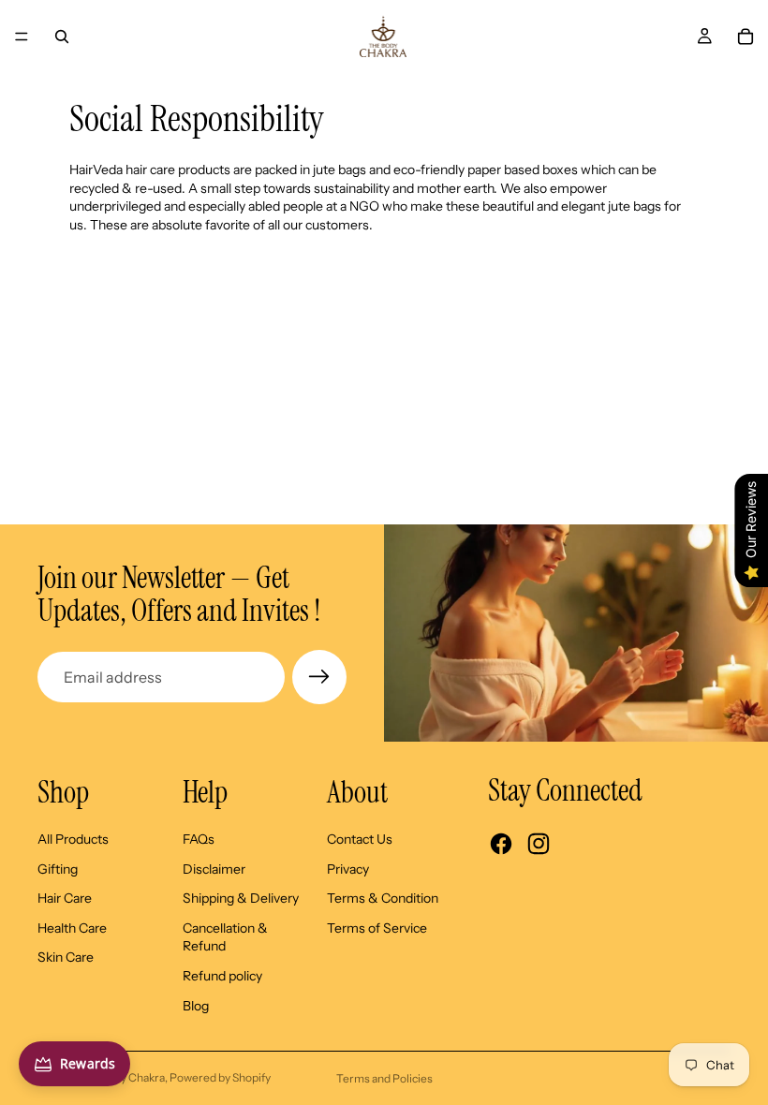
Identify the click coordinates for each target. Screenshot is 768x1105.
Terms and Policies (384, 1078)
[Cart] (745, 36)
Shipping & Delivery (241, 898)
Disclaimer (214, 869)
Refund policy (222, 975)
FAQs (198, 839)
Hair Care (64, 898)
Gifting (57, 869)
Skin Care (65, 957)
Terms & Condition (382, 898)
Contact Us (359, 839)
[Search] (61, 36)
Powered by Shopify (220, 1077)
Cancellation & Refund (225, 937)
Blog (196, 1005)
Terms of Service (377, 928)
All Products (73, 839)
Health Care (72, 928)
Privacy (348, 869)
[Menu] (21, 36)
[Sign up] (319, 677)
